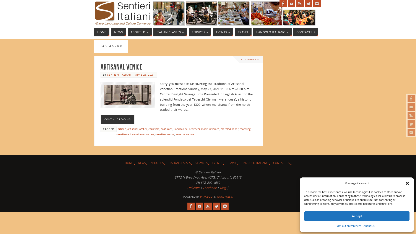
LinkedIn (193, 188)
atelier (143, 129)
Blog (223, 188)
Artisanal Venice (121, 67)
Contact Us (281, 163)
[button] (407, 183)
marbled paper (230, 129)
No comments (250, 59)
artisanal (132, 129)
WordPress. (225, 196)
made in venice (210, 129)
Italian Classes (180, 163)
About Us (369, 226)
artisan (122, 129)
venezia (180, 134)
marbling (245, 129)
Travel (232, 163)
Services (201, 163)
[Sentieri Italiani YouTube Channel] (411, 107)
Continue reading (117, 119)
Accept (357, 216)
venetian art (123, 134)
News (142, 163)
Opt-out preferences (349, 226)
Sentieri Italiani (119, 74)
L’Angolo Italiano (255, 163)
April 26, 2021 (144, 74)
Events (217, 163)
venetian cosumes (143, 134)
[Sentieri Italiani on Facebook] (411, 98)
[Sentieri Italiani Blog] (411, 115)
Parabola (206, 196)
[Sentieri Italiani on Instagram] (411, 132)
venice (190, 134)
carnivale (153, 129)
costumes (166, 129)
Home (129, 163)
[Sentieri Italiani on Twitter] (411, 124)
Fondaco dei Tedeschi (187, 129)
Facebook (209, 188)
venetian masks (164, 134)
